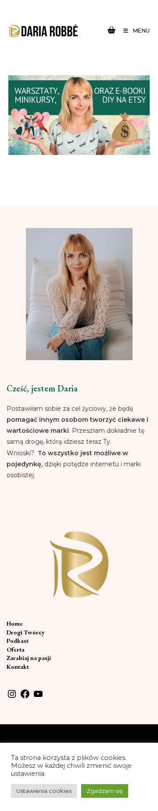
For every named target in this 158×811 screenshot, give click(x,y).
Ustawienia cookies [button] (44, 790)
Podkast (18, 641)
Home (15, 623)
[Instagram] (12, 697)
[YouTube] (38, 697)
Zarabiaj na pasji (29, 658)
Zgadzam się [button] (104, 790)
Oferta (16, 649)
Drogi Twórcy (26, 632)
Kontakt (18, 667)
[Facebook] (25, 697)
